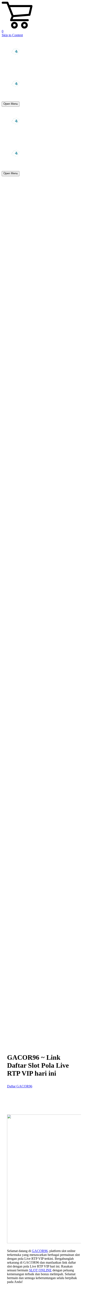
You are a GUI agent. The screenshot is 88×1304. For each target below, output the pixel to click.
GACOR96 (40, 1251)
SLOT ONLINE (40, 1270)
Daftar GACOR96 (19, 1086)
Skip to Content (12, 35)
